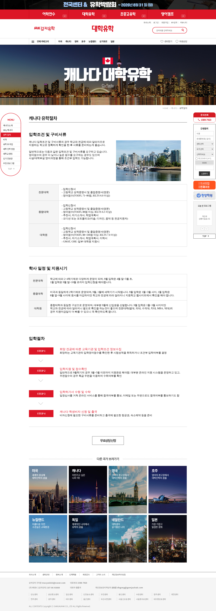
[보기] (209, 158)
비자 (5, 139)
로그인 (156, 22)
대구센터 (69, 599)
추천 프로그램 (8, 163)
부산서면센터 (106, 599)
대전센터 (174, 594)
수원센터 (139, 594)
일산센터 (69, 594)
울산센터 (86, 599)
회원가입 (164, 22)
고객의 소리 (100, 574)
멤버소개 (59, 574)
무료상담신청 (108, 440)
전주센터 (34, 599)
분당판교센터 (53, 594)
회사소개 (147, 22)
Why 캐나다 (7, 129)
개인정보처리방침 (119, 574)
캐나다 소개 (7, 125)
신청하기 (204, 173)
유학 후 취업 (8, 144)
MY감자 (174, 22)
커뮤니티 (183, 22)
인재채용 (72, 574)
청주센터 (157, 594)
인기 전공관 (7, 158)
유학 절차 (7, 134)
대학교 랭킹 (7, 153)
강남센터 (34, 594)
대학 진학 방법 (9, 148)
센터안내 (45, 574)
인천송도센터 (88, 594)
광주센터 (51, 599)
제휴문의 (86, 574)
